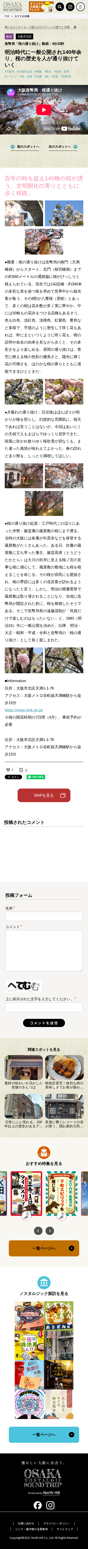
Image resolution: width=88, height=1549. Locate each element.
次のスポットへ (60, 146)
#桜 (46, 76)
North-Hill (51, 1492)
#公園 (38, 76)
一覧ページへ (44, 1248)
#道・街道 (26, 76)
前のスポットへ (28, 146)
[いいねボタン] (8, 770)
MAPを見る (44, 795)
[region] (44, 846)
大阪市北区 (24, 36)
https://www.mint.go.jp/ (24, 710)
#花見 (54, 76)
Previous (38, 1231)
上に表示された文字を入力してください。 (39, 999)
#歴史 (47, 71)
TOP (7, 16)
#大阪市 (9, 71)
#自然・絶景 (61, 71)
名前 (10, 908)
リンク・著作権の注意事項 (31, 1529)
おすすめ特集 (22, 16)
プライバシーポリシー (56, 1523)
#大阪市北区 (24, 71)
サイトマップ (65, 1529)
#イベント (11, 76)
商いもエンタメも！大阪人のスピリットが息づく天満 (37, 27)
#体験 (38, 71)
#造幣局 (66, 76)
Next (50, 1231)
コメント (14, 926)
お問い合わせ (26, 1523)
